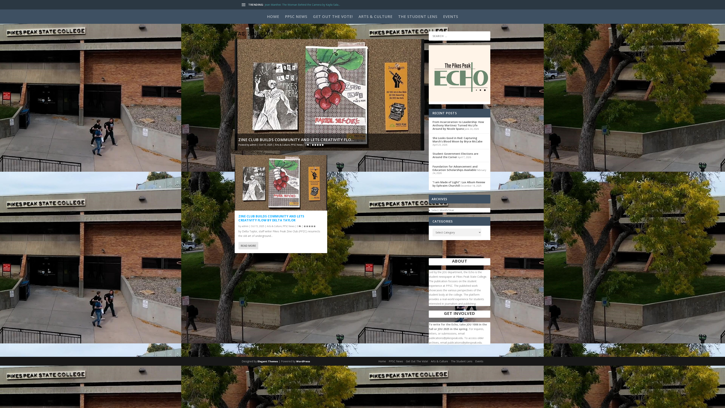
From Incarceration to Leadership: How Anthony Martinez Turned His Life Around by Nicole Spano (458, 125)
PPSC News (296, 16)
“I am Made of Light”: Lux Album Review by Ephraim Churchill (459, 183)
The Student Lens (417, 16)
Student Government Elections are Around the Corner (455, 155)
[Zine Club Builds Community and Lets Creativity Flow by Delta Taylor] (281, 183)
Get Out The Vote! (333, 16)
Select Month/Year (442, 210)
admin (253, 144)
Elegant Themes (268, 361)
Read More (248, 245)
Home (273, 16)
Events (450, 16)
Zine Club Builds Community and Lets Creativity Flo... (296, 139)
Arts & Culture (376, 16)
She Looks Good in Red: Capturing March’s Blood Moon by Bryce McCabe (457, 139)
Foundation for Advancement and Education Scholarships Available (455, 168)
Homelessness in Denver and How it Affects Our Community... (302, 4)
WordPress (303, 361)
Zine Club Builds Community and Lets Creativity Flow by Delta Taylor (271, 218)
